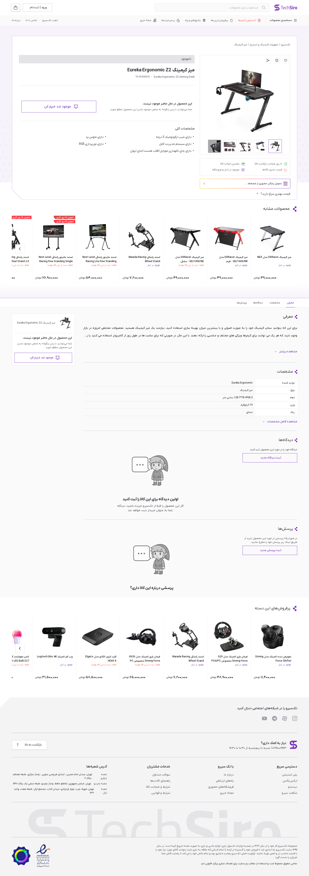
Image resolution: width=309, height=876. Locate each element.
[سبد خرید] (16, 7)
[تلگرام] (274, 718)
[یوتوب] (264, 718)
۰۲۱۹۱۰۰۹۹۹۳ (279, 748)
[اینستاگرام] (294, 718)
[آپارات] (284, 718)
